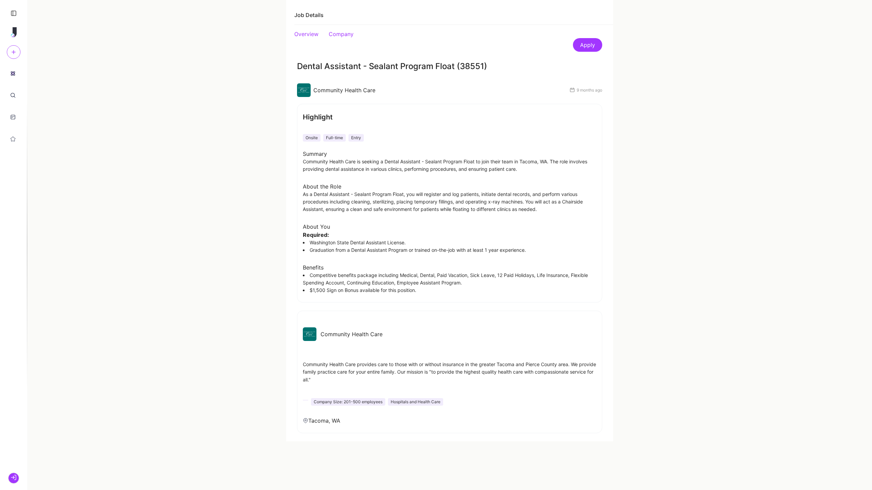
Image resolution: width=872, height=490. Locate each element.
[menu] (13, 106)
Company (341, 34)
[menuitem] (13, 73)
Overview (306, 34)
